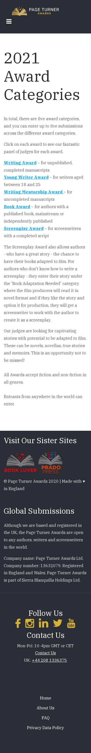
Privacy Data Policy (45, 727)
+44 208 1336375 (49, 660)
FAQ (46, 717)
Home (45, 698)
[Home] (35, 11)
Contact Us (45, 652)
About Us (45, 707)
